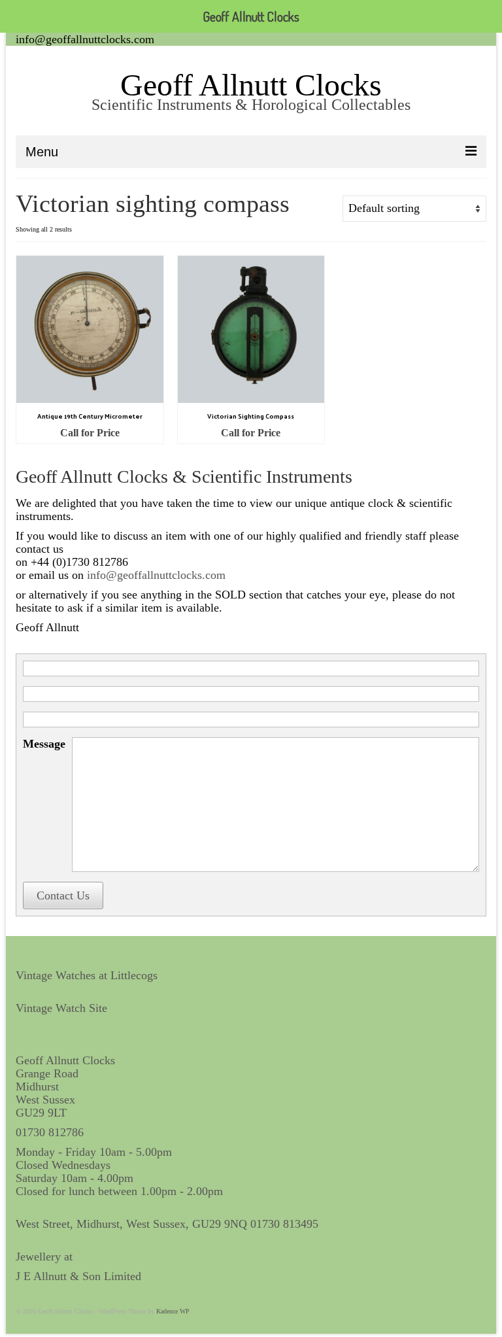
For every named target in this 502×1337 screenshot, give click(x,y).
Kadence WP (173, 1311)
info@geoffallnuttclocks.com (85, 39)
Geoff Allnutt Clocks (251, 84)
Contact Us (63, 895)
